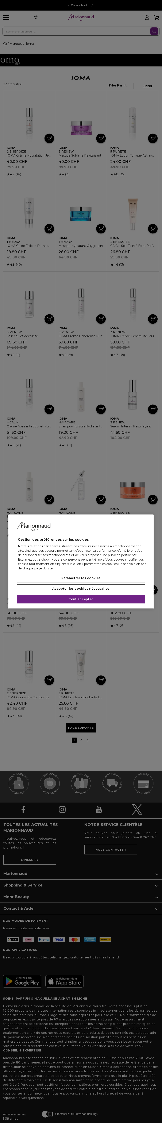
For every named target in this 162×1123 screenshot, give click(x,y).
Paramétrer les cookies (81, 578)
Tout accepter (81, 599)
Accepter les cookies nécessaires (80, 589)
